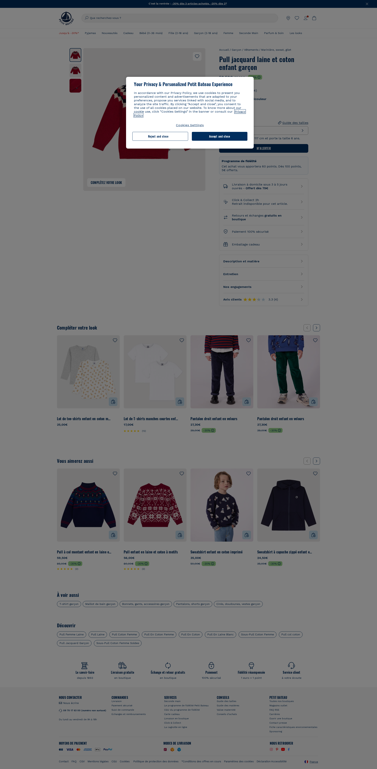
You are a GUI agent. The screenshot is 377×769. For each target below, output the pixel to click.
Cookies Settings (190, 125)
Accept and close (219, 136)
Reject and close (158, 136)
